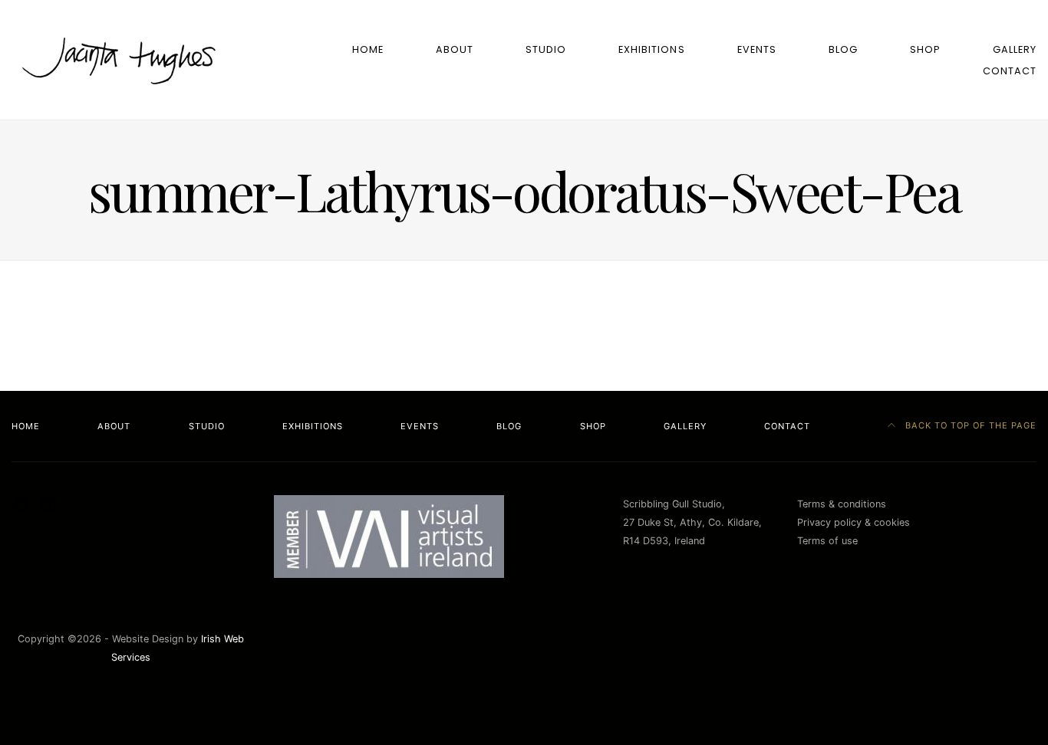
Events (756, 49)
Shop (925, 49)
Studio (546, 49)
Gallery (1014, 49)
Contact (1009, 70)
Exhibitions (651, 49)
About (454, 49)
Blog (843, 49)
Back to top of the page (969, 425)
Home (368, 49)
